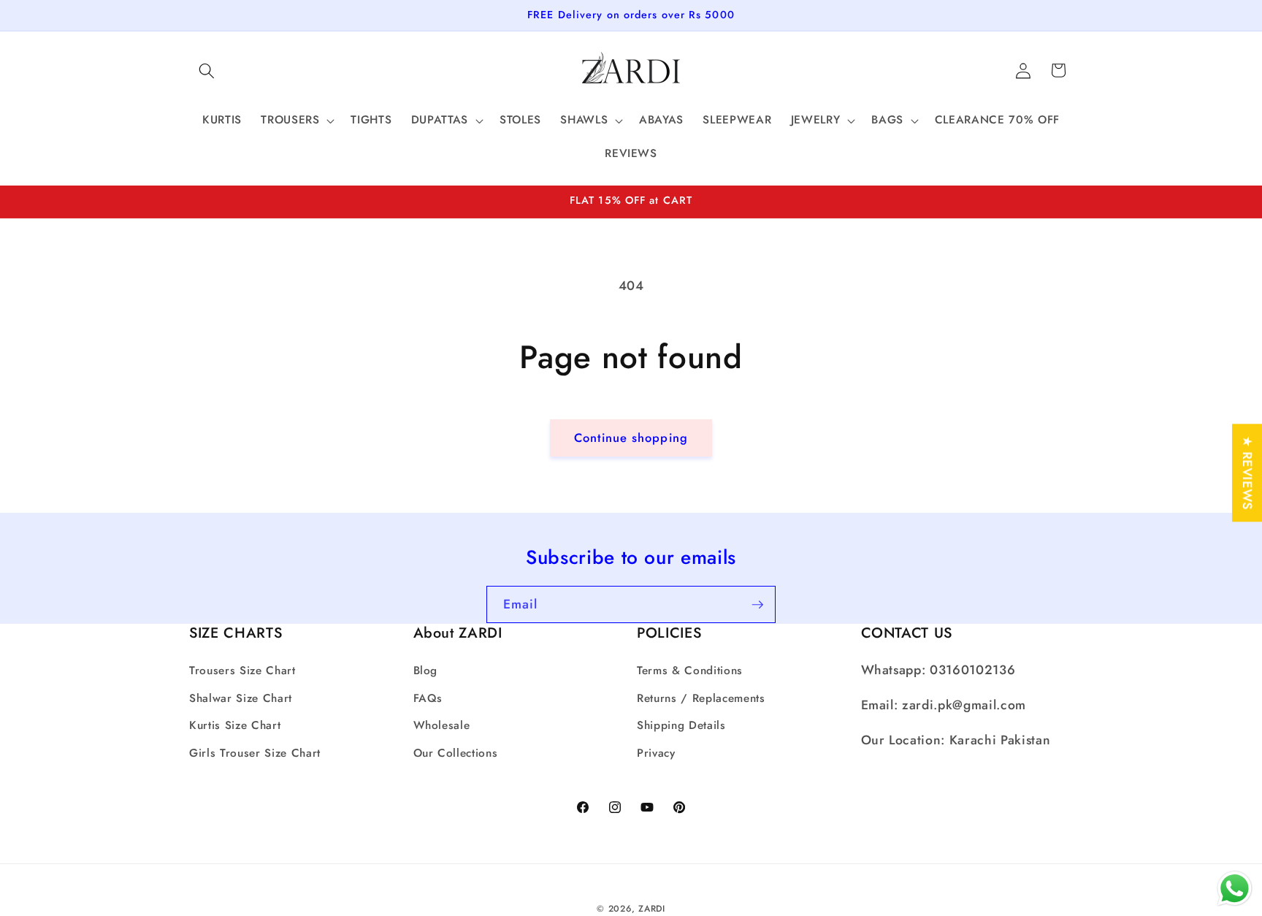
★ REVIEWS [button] (1247, 472)
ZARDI (651, 908)
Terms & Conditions (690, 671)
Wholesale (441, 725)
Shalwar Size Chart (240, 698)
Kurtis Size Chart (234, 725)
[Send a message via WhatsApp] (1235, 889)
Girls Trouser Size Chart (255, 752)
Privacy (656, 752)
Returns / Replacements (701, 698)
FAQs (428, 698)
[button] (206, 70)
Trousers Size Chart (242, 671)
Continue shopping (631, 437)
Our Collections (455, 752)
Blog (425, 671)
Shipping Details (681, 725)
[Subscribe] (757, 605)
